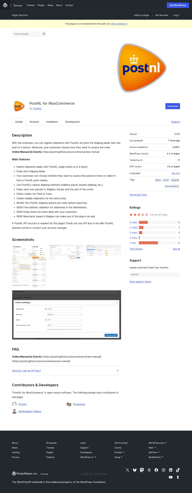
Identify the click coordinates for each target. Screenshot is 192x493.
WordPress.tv (88, 457)
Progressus (79, 404)
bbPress (154, 452)
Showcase (51, 443)
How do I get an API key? (26, 370)
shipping (175, 180)
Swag (119, 457)
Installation (52, 121)
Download (172, 106)
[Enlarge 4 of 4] (117, 294)
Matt (152, 447)
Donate (119, 452)
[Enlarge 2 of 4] (79, 248)
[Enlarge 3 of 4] (117, 248)
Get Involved (121, 443)
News (15, 447)
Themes (50, 447)
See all (176, 248)
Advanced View (138, 194)
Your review (136, 248)
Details (19, 121)
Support (175, 121)
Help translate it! (119, 23)
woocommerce (172, 186)
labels (158, 180)
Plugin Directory (20, 15)
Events (118, 447)
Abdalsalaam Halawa (29, 411)
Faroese (44, 474)
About (15, 443)
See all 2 (176, 173)
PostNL (37, 108)
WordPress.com (158, 443)
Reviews (34, 121)
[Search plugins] (44, 34)
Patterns (50, 457)
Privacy (15, 457)
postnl (166, 180)
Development (72, 121)
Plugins (49, 452)
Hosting (16, 452)
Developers (86, 452)
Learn (83, 443)
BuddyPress (156, 457)
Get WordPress (178, 5)
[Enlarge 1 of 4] (42, 248)
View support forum (140, 281)
